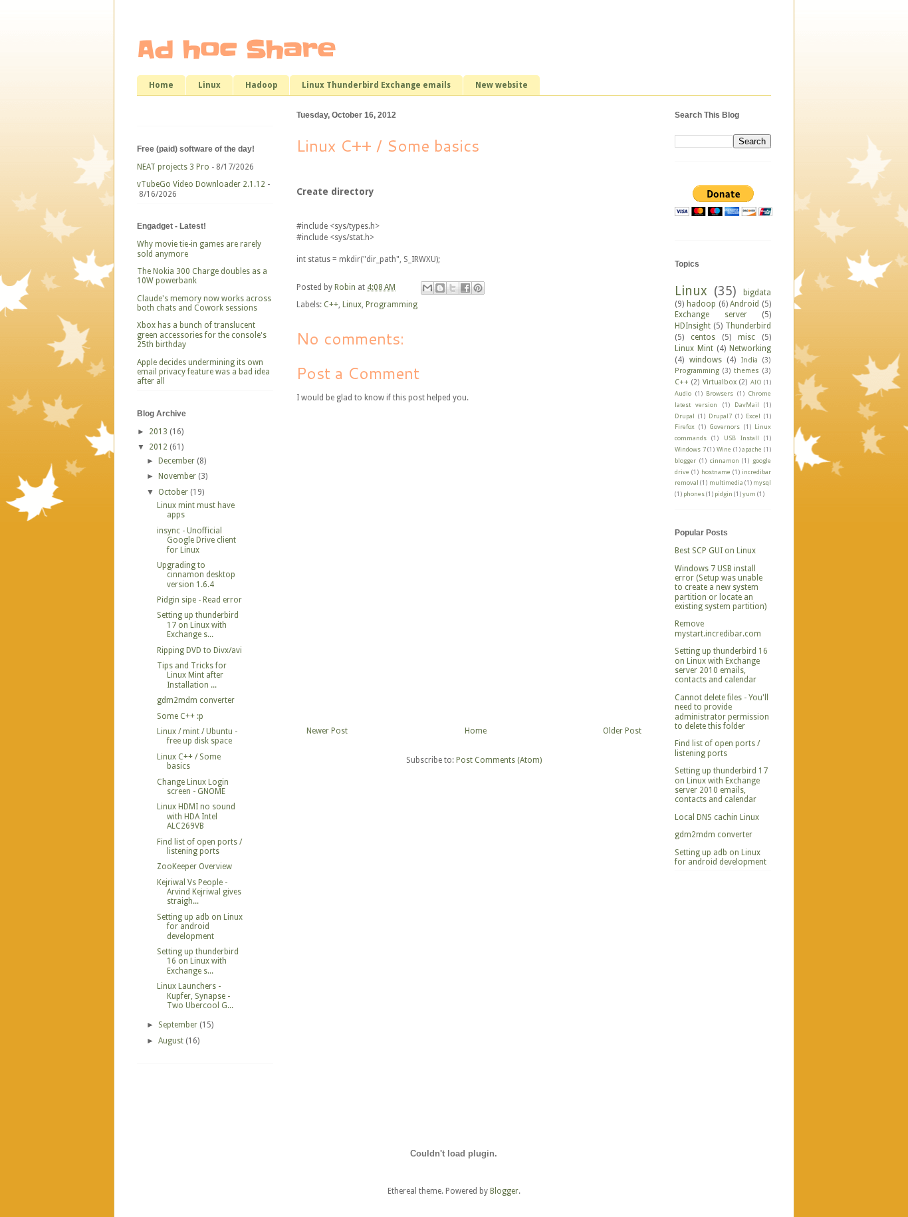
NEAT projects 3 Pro (173, 167)
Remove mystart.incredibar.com (718, 628)
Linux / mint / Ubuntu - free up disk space (197, 736)
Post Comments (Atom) (499, 760)
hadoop (701, 304)
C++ (331, 304)
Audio (683, 393)
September (178, 1024)
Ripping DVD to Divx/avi (199, 650)
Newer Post (327, 731)
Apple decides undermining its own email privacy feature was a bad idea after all (203, 372)
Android (744, 304)
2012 (159, 447)
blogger (685, 460)
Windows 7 (690, 449)
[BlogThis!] (440, 288)
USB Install (741, 438)
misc (746, 337)
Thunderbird (748, 326)
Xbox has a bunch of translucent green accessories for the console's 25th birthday (202, 335)
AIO (756, 382)
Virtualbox (720, 382)
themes (746, 370)
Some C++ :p (180, 716)
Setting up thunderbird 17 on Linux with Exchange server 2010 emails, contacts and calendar (721, 785)
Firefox (685, 426)
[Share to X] (452, 288)
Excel (753, 416)
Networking (750, 348)
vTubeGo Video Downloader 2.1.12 (201, 184)
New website (501, 85)
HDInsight (693, 326)
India (749, 360)
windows (705, 359)
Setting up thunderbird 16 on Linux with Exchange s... (198, 961)
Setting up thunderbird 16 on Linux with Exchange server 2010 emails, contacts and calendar (721, 665)
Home (161, 85)
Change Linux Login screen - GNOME (193, 786)
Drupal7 (720, 416)
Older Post (622, 731)
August (171, 1040)
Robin (346, 287)
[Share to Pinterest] (478, 288)
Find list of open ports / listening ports (199, 846)
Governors (724, 426)
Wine (724, 449)
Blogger (504, 1191)
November (178, 476)
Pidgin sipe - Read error (199, 600)
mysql (762, 482)
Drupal (685, 416)
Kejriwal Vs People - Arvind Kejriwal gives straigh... (199, 892)
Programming (391, 304)
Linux (209, 85)
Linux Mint (694, 348)
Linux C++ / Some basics (189, 761)
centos (703, 337)
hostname (716, 471)
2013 (159, 431)
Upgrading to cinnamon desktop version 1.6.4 (196, 575)
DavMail (747, 404)
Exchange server (711, 314)
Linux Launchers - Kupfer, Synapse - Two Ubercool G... (195, 996)
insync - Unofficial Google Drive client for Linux (196, 540)
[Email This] (427, 288)
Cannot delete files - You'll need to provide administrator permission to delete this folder (722, 712)
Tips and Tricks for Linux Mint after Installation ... (192, 675)
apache (752, 449)
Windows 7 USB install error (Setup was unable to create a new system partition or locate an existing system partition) (720, 588)
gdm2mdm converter (196, 700)
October (174, 492)
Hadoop (261, 85)
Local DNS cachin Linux (717, 817)
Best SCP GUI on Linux (715, 550)
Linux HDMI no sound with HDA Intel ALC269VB (196, 816)
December (177, 461)
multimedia (726, 482)
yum (749, 493)
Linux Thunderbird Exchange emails (376, 85)
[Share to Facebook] (465, 288)
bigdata (757, 292)
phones (694, 493)
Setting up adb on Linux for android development (200, 926)
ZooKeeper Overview (194, 866)
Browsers (719, 393)
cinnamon (724, 460)
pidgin (724, 493)
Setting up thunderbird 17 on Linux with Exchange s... (198, 624)
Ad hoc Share (236, 49)
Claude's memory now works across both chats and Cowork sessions (204, 303)
